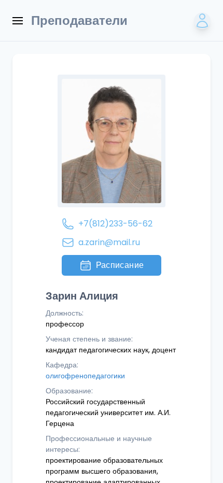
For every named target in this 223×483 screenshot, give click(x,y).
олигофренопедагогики (85, 376)
